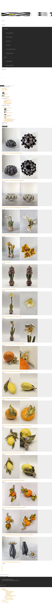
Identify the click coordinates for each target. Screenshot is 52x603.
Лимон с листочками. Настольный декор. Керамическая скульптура (16, 398)
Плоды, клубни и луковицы (11, 49)
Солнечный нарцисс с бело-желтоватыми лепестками (13, 343)
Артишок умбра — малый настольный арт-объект (12, 152)
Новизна (5, 101)
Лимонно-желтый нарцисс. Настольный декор (11, 316)
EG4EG (5, 57)
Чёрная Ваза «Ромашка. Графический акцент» (11, 561)
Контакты (4, 69)
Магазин (3, 24)
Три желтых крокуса (6, 262)
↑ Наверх (6, 576)
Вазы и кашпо (6, 116)
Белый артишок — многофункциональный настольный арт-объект (15, 207)
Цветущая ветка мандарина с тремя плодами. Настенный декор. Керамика (17, 534)
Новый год (8, 118)
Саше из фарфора (9, 61)
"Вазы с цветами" (7, 107)
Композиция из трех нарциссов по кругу (10, 234)
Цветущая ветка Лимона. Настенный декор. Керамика (13, 480)
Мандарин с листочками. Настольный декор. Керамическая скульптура (16, 425)
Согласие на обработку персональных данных (10, 580)
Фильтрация (4, 126)
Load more (2, 576)
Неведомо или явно (9, 53)
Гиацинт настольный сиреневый (8, 289)
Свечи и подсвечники (10, 65)
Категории (4, 88)
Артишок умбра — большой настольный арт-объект (13, 180)
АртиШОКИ (8, 115)
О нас (3, 20)
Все (3, 91)
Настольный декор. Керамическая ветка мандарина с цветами (15, 371)
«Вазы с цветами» (9, 592)
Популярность (6, 100)
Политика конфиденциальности (7, 579)
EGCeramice (6, 28)
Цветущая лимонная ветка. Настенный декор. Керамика (13, 452)
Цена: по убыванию (7, 103)
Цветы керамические (10, 32)
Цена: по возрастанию (8, 102)
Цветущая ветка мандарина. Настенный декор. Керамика (14, 507)
